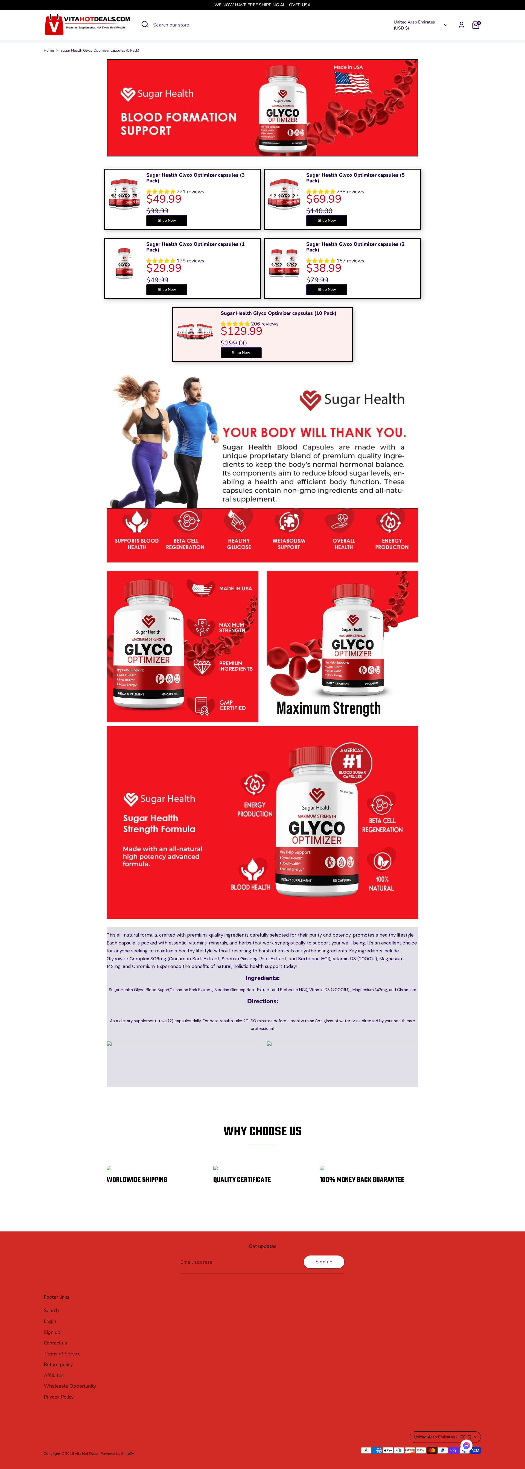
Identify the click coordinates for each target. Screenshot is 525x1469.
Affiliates (54, 1375)
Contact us (55, 1343)
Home (49, 50)
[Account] (461, 25)
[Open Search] (144, 24)
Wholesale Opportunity (70, 1386)
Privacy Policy (59, 1397)
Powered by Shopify (117, 1453)
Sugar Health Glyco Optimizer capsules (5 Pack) (99, 50)
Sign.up (52, 1332)
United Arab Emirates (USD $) (414, 25)
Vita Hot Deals (87, 1453)
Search (51, 1310)
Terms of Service (62, 1353)
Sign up (324, 1261)
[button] (466, 1447)
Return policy (58, 1364)
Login (50, 1321)
